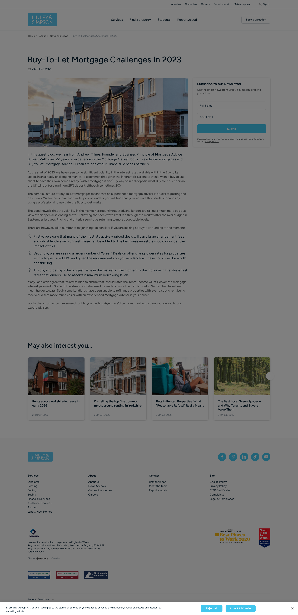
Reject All (211, 608)
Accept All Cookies (240, 608)
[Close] (292, 608)
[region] (149, 608)
